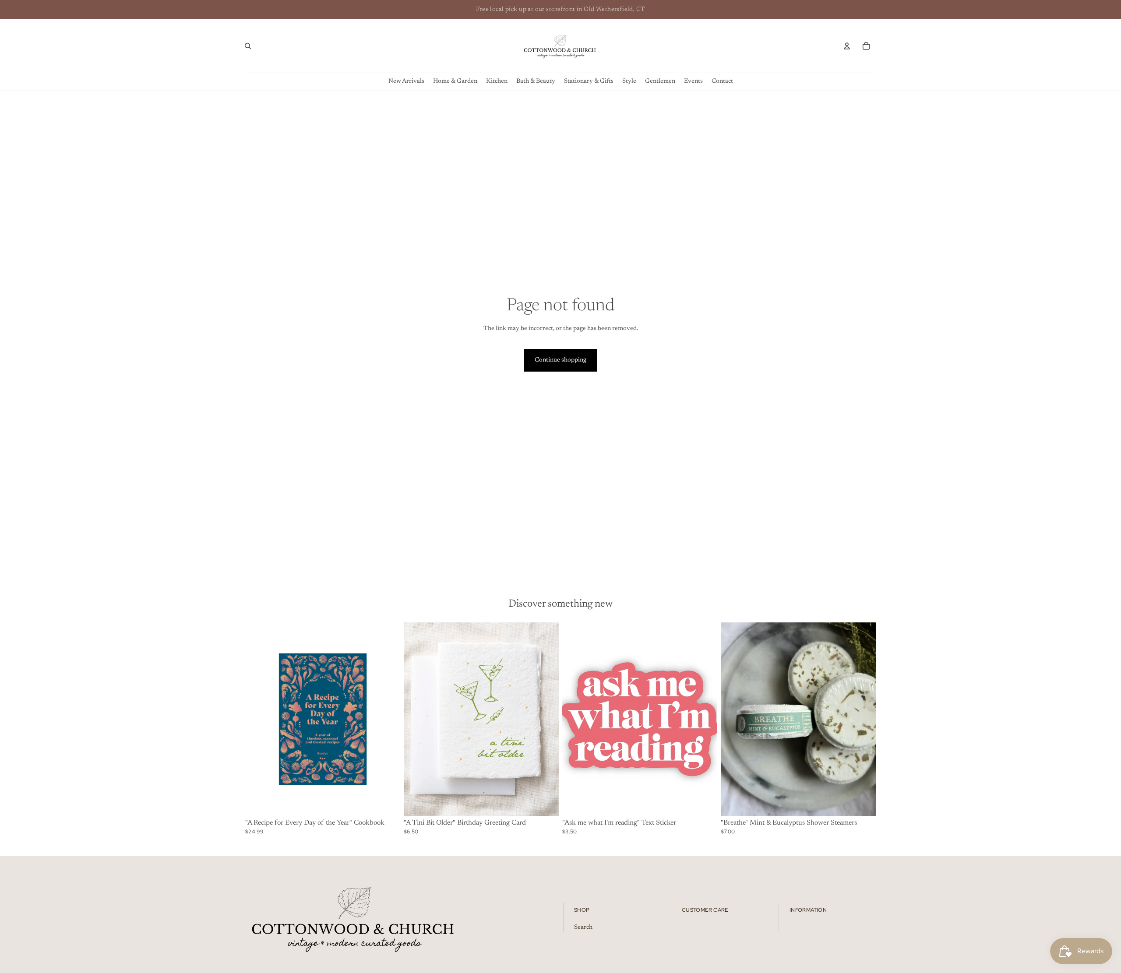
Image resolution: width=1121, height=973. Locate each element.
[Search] (247, 46)
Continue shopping (560, 360)
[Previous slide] (417, 719)
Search (583, 927)
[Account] (847, 46)
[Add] (387, 802)
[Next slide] (545, 719)
